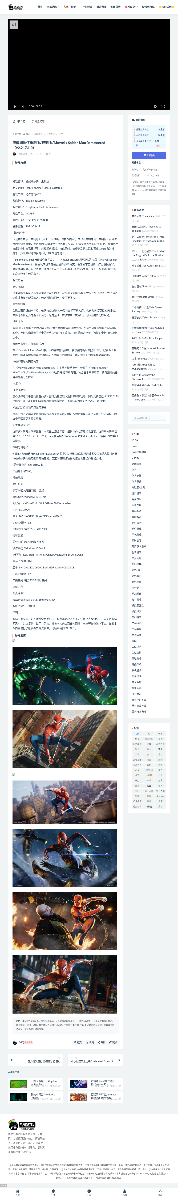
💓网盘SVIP (131, 7)
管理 (149, 796)
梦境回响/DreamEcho (143, 216)
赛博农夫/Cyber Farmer (144, 318)
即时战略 (136, 540)
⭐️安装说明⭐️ (167, 7)
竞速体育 (136, 635)
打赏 (79, 1042)
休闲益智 (136, 464)
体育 (134, 470)
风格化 (149, 807)
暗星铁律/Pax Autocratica (146, 266)
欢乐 (149, 781)
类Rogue (160, 796)
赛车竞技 (136, 682)
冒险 (160, 739)
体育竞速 (136, 481)
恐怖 (160, 765)
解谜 (149, 801)
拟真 (160, 770)
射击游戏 (101, 7)
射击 (149, 760)
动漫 (137, 749)
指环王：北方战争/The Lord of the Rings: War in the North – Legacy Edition (148, 255)
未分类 (135, 588)
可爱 (160, 749)
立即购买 (149, 155)
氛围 (160, 781)
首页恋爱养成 (139, 706)
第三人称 (160, 791)
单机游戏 (136, 535)
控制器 (149, 775)
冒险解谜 (136, 517)
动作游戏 (136, 529)
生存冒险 (136, 623)
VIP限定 (136, 458)
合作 (137, 755)
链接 (114, 1042)
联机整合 (136, 670)
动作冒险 (115, 7)
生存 (160, 786)
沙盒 (137, 786)
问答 (89, 1195)
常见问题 (136, 558)
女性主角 (137, 760)
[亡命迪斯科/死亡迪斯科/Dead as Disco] (78, 1085)
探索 (137, 775)
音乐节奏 (136, 688)
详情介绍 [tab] (20, 121)
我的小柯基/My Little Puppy (147, 338)
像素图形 (149, 739)
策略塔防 (136, 647)
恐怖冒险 (136, 576)
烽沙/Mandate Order (143, 297)
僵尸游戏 (136, 493)
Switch (135, 446)
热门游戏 (136, 617)
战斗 (137, 770)
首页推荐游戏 (139, 712)
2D (137, 734)
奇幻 (160, 755)
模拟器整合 (138, 605)
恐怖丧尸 (136, 570)
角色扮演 (136, 676)
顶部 (160, 1195)
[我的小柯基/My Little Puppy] (18, 1098)
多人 (149, 755)
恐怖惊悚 (136, 582)
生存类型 (136, 629)
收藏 (91, 1042)
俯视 (137, 739)
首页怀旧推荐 (139, 700)
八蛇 (25, 1042)
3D (149, 734)
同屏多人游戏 (139, 546)
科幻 (137, 791)
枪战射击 (136, 594)
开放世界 (137, 765)
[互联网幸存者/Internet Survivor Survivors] (78, 1098)
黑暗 (160, 807)
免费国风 (136, 505)
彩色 (149, 765)
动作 (149, 744)
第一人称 (149, 791)
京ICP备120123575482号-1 (79, 1178)
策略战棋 (136, 653)
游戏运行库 (148, 7)
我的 (125, 1195)
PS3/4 (135, 440)
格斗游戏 (136, 599)
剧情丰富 (137, 744)
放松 (160, 775)
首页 (40, 7)
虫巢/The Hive (139, 359)
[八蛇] (15, 154)
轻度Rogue (160, 802)
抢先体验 (149, 770)
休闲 (160, 734)
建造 (160, 760)
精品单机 (136, 664)
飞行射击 (136, 694)
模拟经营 (136, 611)
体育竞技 (136, 476)
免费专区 (136, 499)
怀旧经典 (87, 7)
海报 (102, 1042)
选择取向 (137, 807)
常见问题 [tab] (39, 121)
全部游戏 (38, 134)
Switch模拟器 (139, 452)
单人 (149, 749)
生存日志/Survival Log (143, 286)
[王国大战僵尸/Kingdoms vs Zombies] (18, 1085)
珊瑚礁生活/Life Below (144, 276)
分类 (53, 1195)
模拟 (137, 781)
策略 (134, 641)
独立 (149, 786)
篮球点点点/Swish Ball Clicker (148, 385)
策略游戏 (136, 658)
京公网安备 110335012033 (108, 1178)
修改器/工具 (138, 487)
